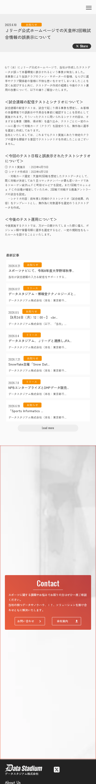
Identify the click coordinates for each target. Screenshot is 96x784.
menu (89, 7)
